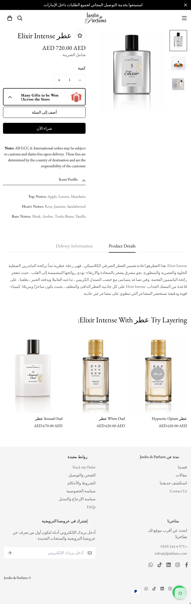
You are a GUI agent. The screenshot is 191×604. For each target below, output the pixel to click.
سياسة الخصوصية (81, 491)
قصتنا (182, 467)
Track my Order (84, 467)
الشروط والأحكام (81, 483)
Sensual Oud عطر (48, 418)
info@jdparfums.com (171, 553)
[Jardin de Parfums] (95, 18)
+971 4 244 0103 (174, 546)
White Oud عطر (112, 418)
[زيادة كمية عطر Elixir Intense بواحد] (59, 80)
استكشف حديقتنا (173, 483)
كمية (82, 68)
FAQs (91, 506)
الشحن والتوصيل (82, 475)
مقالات (181, 475)
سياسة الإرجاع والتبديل (77, 499)
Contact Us (178, 491)
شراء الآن (44, 128)
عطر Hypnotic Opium (169, 418)
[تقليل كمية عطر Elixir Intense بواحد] (80, 80)
